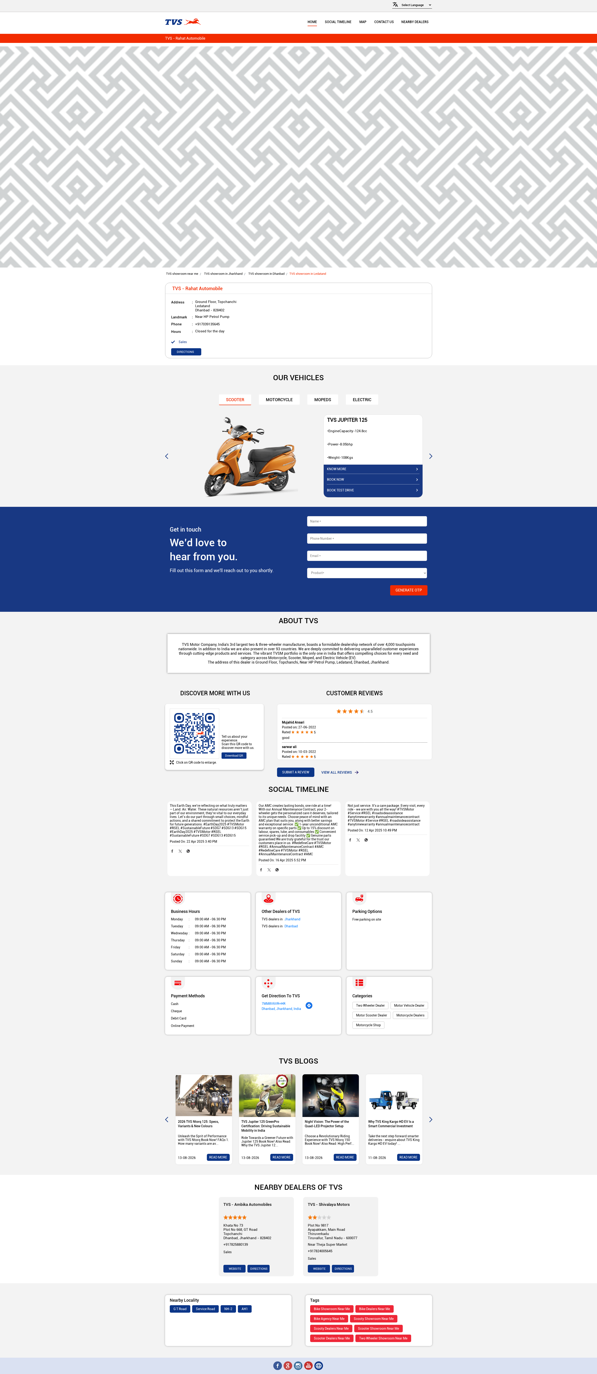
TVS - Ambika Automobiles (247, 1204)
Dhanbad (291, 926)
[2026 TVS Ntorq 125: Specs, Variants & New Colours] (204, 1095)
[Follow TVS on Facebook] (278, 1366)
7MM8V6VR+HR (273, 1003)
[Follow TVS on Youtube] (308, 1366)
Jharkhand (292, 919)
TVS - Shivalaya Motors (329, 1204)
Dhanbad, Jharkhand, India (281, 1009)
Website (234, 1268)
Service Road (205, 1309)
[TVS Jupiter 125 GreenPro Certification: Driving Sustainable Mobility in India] (267, 1095)
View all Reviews (336, 772)
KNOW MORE (336, 469)
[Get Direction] (309, 1008)
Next (430, 456)
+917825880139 (235, 1244)
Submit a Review (295, 772)
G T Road (180, 1309)
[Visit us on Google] (288, 1366)
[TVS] (183, 22)
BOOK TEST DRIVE (340, 490)
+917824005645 (320, 1251)
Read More (218, 1157)
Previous (166, 456)
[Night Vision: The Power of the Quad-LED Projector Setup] (330, 1095)
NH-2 (228, 1309)
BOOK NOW (335, 479)
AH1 (245, 1309)
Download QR (234, 755)
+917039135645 (207, 324)
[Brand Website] (319, 1366)
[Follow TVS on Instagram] (298, 1366)
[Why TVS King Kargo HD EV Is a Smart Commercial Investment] (394, 1095)
